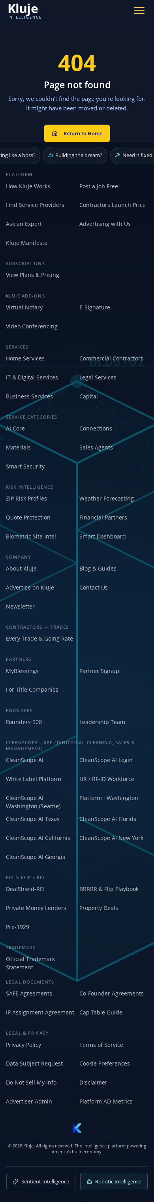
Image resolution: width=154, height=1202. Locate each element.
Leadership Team (102, 722)
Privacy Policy (23, 1044)
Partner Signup (99, 671)
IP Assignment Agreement (40, 1012)
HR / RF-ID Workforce (106, 779)
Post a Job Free (98, 186)
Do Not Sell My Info (31, 1082)
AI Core (15, 428)
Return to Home (83, 133)
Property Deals (98, 908)
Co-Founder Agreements (111, 993)
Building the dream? (78, 155)
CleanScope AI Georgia (36, 857)
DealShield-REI (25, 889)
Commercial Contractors (111, 358)
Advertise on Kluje (30, 587)
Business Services (29, 396)
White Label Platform (33, 779)
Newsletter (20, 606)
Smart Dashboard (102, 536)
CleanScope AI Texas (33, 819)
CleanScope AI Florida (108, 819)
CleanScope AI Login (106, 760)
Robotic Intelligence (118, 1181)
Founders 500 (24, 722)
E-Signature (94, 307)
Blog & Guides (97, 568)
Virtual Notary (24, 307)
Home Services (25, 358)
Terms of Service (101, 1044)
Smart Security (25, 466)
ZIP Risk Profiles (26, 498)
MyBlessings (22, 671)
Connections (95, 428)
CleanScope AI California (38, 838)
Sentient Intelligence (45, 1181)
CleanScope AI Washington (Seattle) (33, 802)
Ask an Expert (24, 224)
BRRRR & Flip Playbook (109, 889)
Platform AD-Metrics (106, 1101)
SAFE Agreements (29, 993)
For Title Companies (32, 689)
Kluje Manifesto (26, 242)
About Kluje (21, 568)
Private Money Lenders (36, 908)
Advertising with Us (105, 224)
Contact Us (93, 587)
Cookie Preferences (104, 1063)
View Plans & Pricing (32, 275)
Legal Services (97, 377)
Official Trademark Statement (30, 963)
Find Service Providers (35, 205)
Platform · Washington (108, 798)
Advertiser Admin (29, 1101)
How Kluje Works (28, 186)
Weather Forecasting (106, 498)
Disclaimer (93, 1082)
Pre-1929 (17, 927)
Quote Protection (28, 517)
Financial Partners (103, 517)
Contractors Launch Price (112, 205)
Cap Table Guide (100, 1012)
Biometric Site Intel (31, 536)
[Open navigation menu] (139, 10)
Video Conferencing (32, 326)
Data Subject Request (34, 1063)
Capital (88, 396)
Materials (18, 447)
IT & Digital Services (32, 377)
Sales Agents (96, 447)
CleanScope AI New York (111, 838)
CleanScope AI (24, 760)
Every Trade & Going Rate (39, 638)
